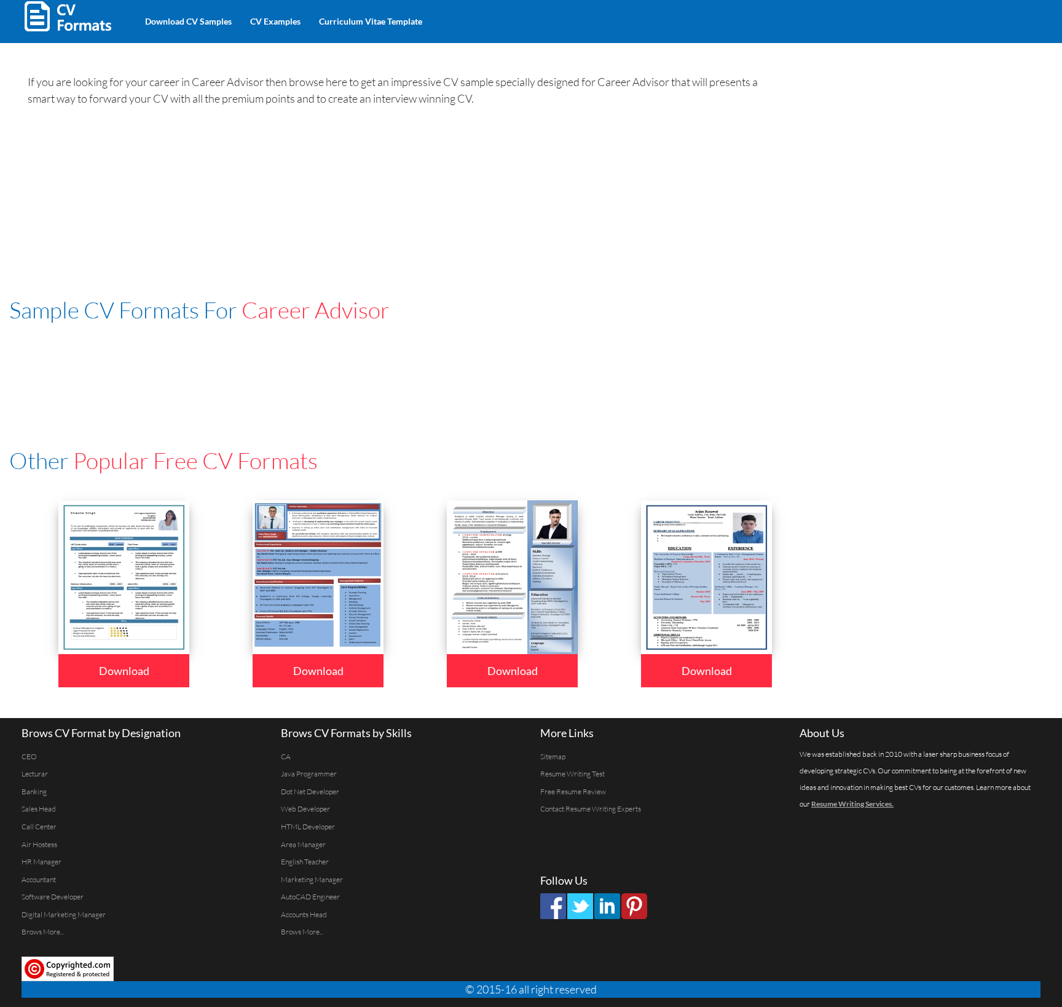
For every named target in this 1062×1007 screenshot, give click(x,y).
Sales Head (39, 808)
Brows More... (43, 931)
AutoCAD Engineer (310, 896)
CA (286, 756)
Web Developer (305, 808)
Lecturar (35, 773)
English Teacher (305, 861)
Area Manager (303, 844)
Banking (34, 791)
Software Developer (53, 896)
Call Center (39, 826)
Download (124, 670)
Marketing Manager (312, 879)
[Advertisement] (575, 18)
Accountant (39, 879)
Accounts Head (304, 914)
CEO (29, 756)
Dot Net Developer (310, 791)
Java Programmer (309, 773)
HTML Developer (308, 826)
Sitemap (552, 756)
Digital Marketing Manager (64, 914)
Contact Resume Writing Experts (590, 808)
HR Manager (41, 861)
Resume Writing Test (572, 773)
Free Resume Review (573, 791)
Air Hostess (39, 844)
